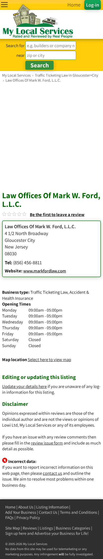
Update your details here (24, 386)
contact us (52, 473)
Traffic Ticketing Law (49, 292)
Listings (46, 528)
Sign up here (15, 533)
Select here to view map (49, 359)
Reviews (30, 528)
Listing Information (52, 507)
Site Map (12, 528)
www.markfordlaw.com (44, 271)
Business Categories (73, 528)
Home (10, 507)
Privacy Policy (28, 517)
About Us (26, 507)
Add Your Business (20, 512)
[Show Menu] (4, 4)
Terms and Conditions (78, 512)
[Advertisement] (51, 136)
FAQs (9, 517)
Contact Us (48, 512)
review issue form (47, 443)
